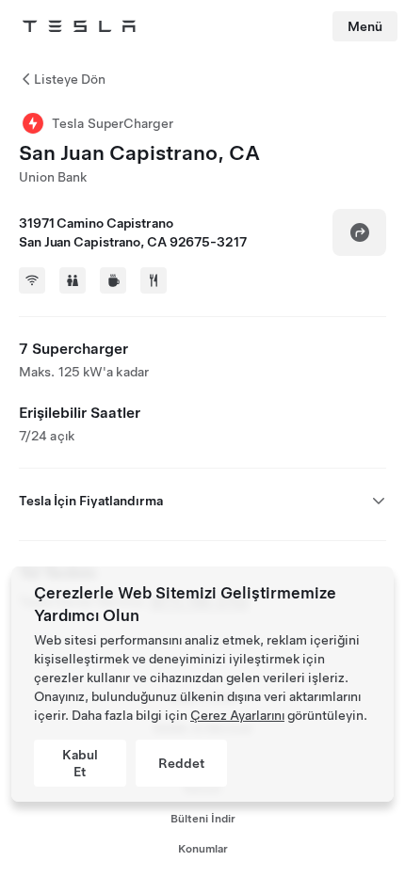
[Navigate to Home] (79, 26)
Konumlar (203, 848)
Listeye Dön (69, 79)
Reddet (181, 763)
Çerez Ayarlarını (237, 715)
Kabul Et (80, 763)
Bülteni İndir (202, 818)
